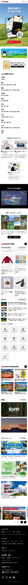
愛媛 (7, 122)
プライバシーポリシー (16, 557)
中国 (2, 115)
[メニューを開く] (26, 1)
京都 (7, 111)
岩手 (5, 84)
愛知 (7, 101)
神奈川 (18, 90)
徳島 (2, 122)
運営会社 (3, 557)
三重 (2, 111)
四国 (2, 120)
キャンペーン (11, 534)
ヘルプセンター (11, 550)
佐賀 (5, 127)
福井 (7, 106)
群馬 (7, 90)
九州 (2, 126)
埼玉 (10, 90)
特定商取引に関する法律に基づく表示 (9, 562)
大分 (12, 127)
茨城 (2, 90)
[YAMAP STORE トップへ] (25, 244)
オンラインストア (14, 541)
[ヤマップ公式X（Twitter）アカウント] (6, 577)
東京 (15, 90)
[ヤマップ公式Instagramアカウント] (10, 577)
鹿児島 (18, 127)
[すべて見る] (25, 366)
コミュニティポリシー (6, 560)
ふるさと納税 (4, 543)
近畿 (2, 109)
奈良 (15, 111)
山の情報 (18, 531)
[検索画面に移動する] (23, 1)
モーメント (9, 531)
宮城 (7, 84)
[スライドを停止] (18, 522)
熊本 (10, 127)
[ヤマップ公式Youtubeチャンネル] (14, 577)
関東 (2, 88)
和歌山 (18, 111)
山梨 (5, 95)
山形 (12, 84)
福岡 (2, 127)
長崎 (7, 127)
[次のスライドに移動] (25, 522)
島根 (5, 117)
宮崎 (15, 127)
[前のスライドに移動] (21, 522)
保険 (9, 543)
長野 (7, 95)
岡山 (7, 117)
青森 (2, 84)
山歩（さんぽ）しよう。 (20, 534)
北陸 (2, 104)
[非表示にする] (25, 50)
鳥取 (2, 117)
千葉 (12, 90)
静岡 (5, 101)
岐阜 (2, 101)
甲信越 (3, 93)
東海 (2, 99)
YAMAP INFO (4, 550)
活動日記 (3, 531)
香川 (5, 122)
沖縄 (2, 131)
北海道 (3, 77)
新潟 (2, 95)
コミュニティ (4, 534)
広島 (10, 117)
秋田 (10, 84)
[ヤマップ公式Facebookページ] (3, 577)
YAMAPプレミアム (5, 541)
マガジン (21, 541)
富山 (2, 106)
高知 (10, 122)
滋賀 (5, 111)
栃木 (5, 90)
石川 (5, 106)
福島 (15, 84)
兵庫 (12, 111)
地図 (14, 531)
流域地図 (14, 543)
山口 (12, 117)
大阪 (10, 111)
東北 (2, 83)
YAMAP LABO (20, 543)
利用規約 (8, 557)
